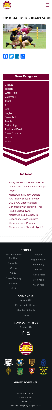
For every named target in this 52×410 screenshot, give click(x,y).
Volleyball (10, 97)
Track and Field (13, 129)
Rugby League (38, 259)
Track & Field (38, 274)
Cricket (9, 85)
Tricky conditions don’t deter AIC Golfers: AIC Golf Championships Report (27, 187)
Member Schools (26, 310)
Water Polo (11, 93)
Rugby (8, 113)
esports (9, 89)
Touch (8, 101)
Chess (13, 268)
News (8, 141)
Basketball (10, 117)
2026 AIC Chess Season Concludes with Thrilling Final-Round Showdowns (26, 207)
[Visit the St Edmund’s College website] (43, 365)
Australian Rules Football (14, 256)
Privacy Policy (25, 397)
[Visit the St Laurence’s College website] (8, 374)
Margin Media (35, 405)
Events (8, 137)
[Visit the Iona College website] (8, 365)
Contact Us (26, 327)
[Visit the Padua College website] (32, 365)
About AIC (26, 300)
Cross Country (13, 133)
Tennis (8, 121)
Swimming (11, 125)
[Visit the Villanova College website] (43, 374)
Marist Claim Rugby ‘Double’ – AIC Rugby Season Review (26, 197)
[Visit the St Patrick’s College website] (20, 374)
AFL (7, 105)
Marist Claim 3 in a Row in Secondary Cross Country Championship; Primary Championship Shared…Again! (26, 221)
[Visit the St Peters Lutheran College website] (32, 374)
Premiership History (26, 305)
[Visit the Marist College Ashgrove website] (20, 365)
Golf (7, 109)
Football (13, 283)
